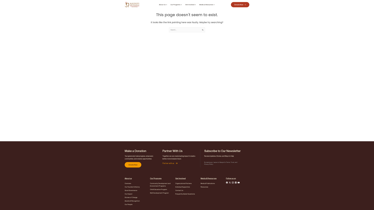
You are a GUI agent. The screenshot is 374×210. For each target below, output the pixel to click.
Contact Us (179, 190)
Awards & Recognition (132, 201)
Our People (128, 204)
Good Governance (131, 190)
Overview (128, 183)
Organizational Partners (183, 183)
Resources (204, 187)
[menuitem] (163, 5)
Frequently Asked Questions (185, 194)
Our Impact (128, 194)
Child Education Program (158, 189)
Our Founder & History (132, 187)
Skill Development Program (159, 193)
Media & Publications (208, 183)
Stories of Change (131, 197)
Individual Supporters (182, 187)
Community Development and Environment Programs (160, 184)
